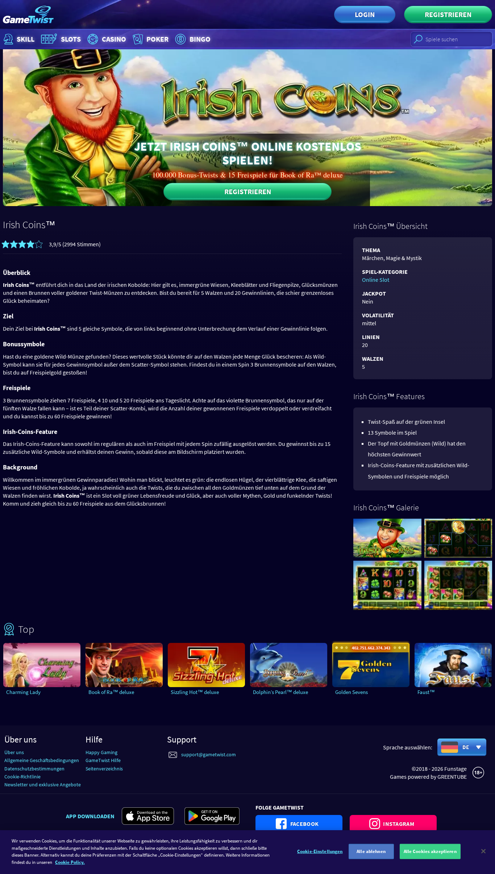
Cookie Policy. (70, 862)
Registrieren (448, 14)
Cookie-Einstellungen (320, 851)
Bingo (200, 38)
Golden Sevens (351, 692)
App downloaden (90, 816)
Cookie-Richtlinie (22, 776)
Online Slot (375, 279)
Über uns (14, 752)
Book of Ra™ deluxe (111, 692)
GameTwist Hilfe (103, 760)
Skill (25, 38)
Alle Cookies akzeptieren (430, 851)
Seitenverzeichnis (104, 768)
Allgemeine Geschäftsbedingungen (41, 760)
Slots (71, 38)
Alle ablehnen (371, 851)
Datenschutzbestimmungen (34, 768)
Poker (157, 38)
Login (365, 14)
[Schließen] (483, 851)
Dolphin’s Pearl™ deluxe (280, 692)
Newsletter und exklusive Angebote (42, 784)
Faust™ (426, 692)
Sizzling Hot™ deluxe (195, 692)
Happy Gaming (101, 752)
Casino (114, 38)
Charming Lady (23, 692)
